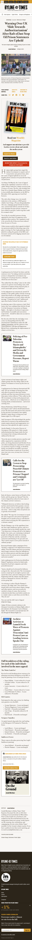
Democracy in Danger (21, 19)
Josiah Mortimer (12, 49)
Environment (11, 837)
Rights (19, 837)
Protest (15, 837)
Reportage (8, 20)
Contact (3, 894)
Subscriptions (4, 896)
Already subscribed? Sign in (7, 937)
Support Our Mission (9, 153)
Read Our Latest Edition (10, 158)
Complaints (3, 899)
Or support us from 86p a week (8, 934)
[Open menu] (2, 14)
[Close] (30, 905)
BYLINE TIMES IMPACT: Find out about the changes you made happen (16, 164)
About (2, 892)
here (9, 602)
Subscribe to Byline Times (11, 768)
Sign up (27, 930)
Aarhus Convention (7, 324)
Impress (10, 870)
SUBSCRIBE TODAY (9, 256)
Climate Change (4, 837)
